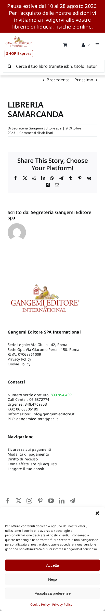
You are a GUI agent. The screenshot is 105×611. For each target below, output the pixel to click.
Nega (52, 579)
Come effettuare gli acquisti (32, 463)
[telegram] (72, 500)
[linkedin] (61, 500)
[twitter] (18, 500)
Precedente (58, 80)
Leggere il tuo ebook (26, 468)
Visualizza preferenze (53, 593)
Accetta (52, 565)
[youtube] (51, 500)
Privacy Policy (62, 604)
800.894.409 (61, 394)
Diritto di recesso (23, 459)
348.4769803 (36, 404)
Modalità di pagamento (28, 454)
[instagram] (29, 500)
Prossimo (83, 80)
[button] (97, 513)
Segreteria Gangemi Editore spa (36, 128)
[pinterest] (40, 500)
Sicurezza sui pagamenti (29, 449)
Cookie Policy (40, 604)
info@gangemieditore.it (53, 413)
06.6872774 (39, 399)
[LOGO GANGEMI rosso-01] (18, 34)
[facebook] (8, 500)
